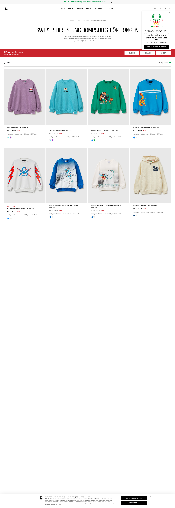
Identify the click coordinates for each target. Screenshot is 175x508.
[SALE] (87, 53)
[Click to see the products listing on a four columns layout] (167, 63)
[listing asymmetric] (165, 63)
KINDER (89, 8)
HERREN (80, 8)
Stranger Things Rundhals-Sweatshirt (147, 127)
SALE (63, 8)
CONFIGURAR (133, 502)
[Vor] (111, 2)
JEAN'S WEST (99, 8)
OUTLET (111, 8)
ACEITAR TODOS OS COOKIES (133, 498)
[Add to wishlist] (6, 72)
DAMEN (70, 8)
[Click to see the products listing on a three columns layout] (170, 63)
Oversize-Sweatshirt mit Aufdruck (145, 205)
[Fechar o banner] (150, 496)
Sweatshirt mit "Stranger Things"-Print (105, 130)
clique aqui (58, 504)
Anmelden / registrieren (156, 46)
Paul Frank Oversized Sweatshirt (18, 127)
